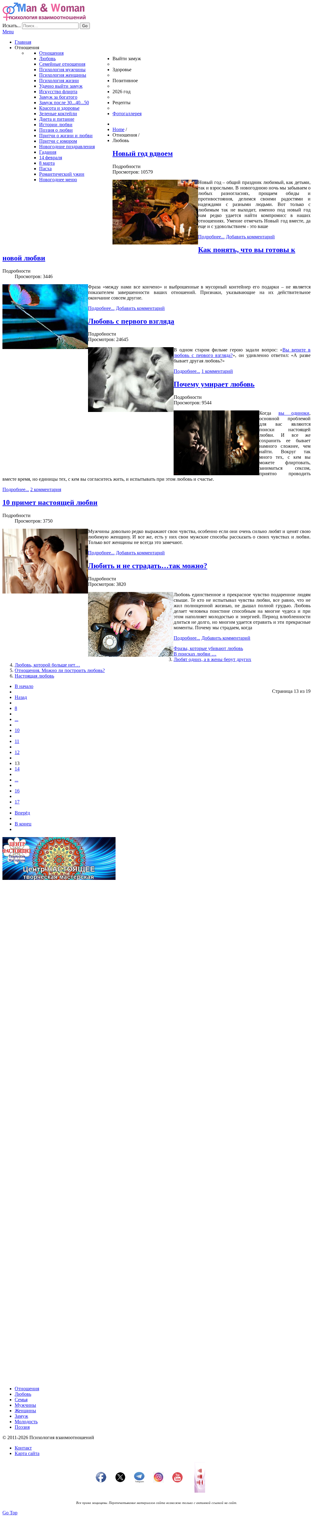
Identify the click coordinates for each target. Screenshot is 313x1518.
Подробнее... (211, 236)
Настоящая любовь (34, 675)
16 (17, 790)
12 (17, 752)
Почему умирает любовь (214, 384)
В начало (24, 686)
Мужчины (25, 1405)
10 (17, 730)
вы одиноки (294, 413)
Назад (21, 697)
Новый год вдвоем (142, 153)
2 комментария (45, 489)
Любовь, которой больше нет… (47, 664)
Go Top (9, 1512)
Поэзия (22, 1427)
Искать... (11, 25)
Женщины (25, 1410)
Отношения (27, 1388)
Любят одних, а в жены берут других (212, 659)
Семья (21, 1399)
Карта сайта (27, 1453)
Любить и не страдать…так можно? (147, 566)
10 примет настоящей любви (50, 502)
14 (17, 768)
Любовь (23, 1394)
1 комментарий (217, 371)
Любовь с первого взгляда (131, 321)
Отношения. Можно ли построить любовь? (60, 670)
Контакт (23, 1447)
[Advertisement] (156, 927)
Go (84, 26)
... (16, 719)
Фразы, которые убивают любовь (208, 648)
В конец (23, 823)
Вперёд (22, 812)
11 (17, 741)
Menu (8, 31)
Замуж (21, 1416)
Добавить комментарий (250, 236)
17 (17, 801)
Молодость (26, 1421)
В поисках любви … (195, 653)
